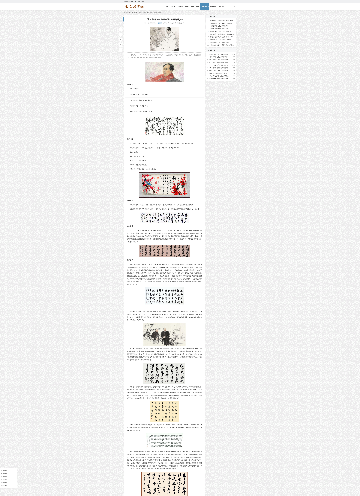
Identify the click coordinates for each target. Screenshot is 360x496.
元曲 (197, 6)
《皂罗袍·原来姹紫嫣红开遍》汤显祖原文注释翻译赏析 (219, 73)
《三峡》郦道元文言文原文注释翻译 (220, 31)
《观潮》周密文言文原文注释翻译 (219, 28)
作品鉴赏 (4, 482)
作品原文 (4, 470)
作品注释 (4, 473)
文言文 (173, 6)
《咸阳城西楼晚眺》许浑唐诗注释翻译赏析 (219, 78)
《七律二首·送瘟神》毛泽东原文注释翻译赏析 (223, 45)
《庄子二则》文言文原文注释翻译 (218, 57)
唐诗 (186, 6)
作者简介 (4, 485)
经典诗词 (213, 6)
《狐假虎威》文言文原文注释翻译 (219, 42)
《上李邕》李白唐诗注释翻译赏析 (218, 62)
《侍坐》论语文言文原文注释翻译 (218, 65)
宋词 (192, 6)
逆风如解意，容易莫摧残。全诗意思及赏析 (222, 34)
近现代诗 (204, 6)
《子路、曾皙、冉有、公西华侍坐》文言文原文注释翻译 (219, 70)
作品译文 (4, 476)
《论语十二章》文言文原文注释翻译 (220, 39)
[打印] (175, 23)
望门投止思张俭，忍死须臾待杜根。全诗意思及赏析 (225, 37)
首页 (166, 6)
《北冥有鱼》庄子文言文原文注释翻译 (221, 23)
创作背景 (4, 479)
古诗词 (180, 6)
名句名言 (221, 6)
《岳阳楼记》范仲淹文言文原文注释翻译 (221, 20)
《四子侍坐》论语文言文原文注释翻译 (219, 68)
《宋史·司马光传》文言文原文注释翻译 (219, 76)
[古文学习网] (134, 6)
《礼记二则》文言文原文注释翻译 (219, 26)
